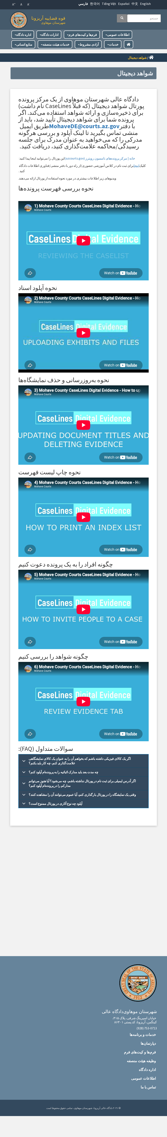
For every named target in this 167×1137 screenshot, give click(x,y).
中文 (135, 4)
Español (124, 4)
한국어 (95, 4)
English (145, 4)
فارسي (83, 3)
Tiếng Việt (109, 4)
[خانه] (19, 19)
